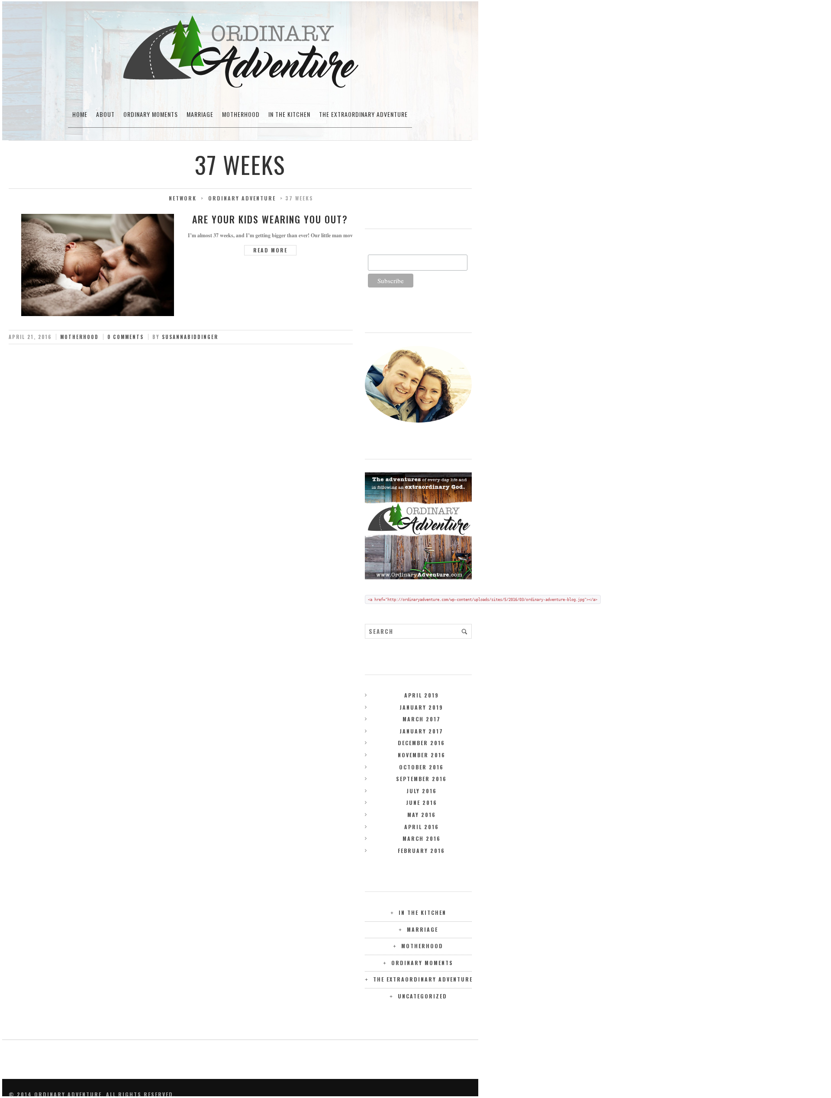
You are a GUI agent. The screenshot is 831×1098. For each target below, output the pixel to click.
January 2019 (421, 707)
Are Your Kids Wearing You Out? (270, 219)
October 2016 (421, 767)
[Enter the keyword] (464, 631)
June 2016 (421, 802)
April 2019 (421, 695)
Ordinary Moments (150, 114)
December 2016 (421, 742)
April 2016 (421, 826)
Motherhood (241, 114)
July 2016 (421, 790)
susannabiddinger (190, 336)
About (105, 114)
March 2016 (422, 838)
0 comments (125, 336)
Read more (270, 250)
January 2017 (421, 731)
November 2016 (421, 755)
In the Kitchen (289, 114)
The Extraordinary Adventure (363, 114)
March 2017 (422, 719)
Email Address (387, 249)
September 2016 (421, 778)
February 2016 (421, 850)
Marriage (200, 114)
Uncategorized (422, 996)
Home (79, 114)
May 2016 (421, 814)
